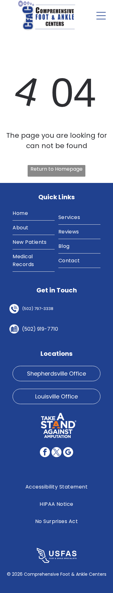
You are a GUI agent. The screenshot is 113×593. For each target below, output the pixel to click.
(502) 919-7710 (40, 329)
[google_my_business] (68, 453)
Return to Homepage (56, 169)
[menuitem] (34, 213)
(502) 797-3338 (37, 309)
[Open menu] (101, 15)
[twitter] (56, 453)
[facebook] (45, 453)
